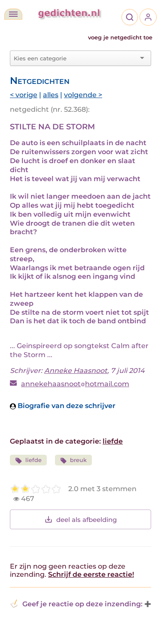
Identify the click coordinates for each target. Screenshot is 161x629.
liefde (113, 441)
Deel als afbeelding (86, 520)
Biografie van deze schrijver (65, 406)
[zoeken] (130, 17)
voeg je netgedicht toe (120, 37)
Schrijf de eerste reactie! (91, 574)
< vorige (23, 95)
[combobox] (75, 58)
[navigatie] (13, 14)
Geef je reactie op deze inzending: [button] (82, 604)
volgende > (83, 95)
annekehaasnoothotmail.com (75, 384)
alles (50, 95)
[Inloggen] (148, 17)
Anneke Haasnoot (75, 371)
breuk (78, 460)
